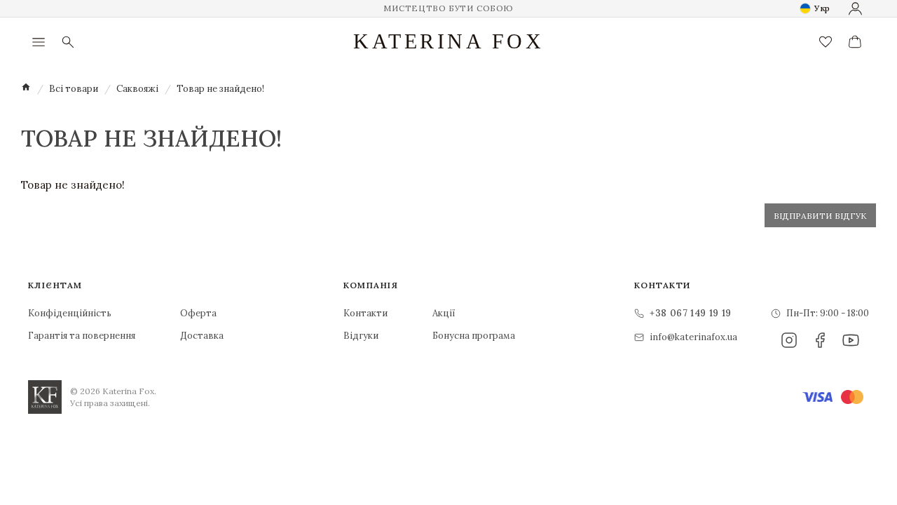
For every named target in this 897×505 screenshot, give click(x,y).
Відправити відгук (820, 215)
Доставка (202, 336)
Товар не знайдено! (220, 89)
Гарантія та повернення (81, 336)
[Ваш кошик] (855, 42)
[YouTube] (851, 340)
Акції (444, 313)
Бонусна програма (473, 336)
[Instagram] (789, 340)
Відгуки (360, 336)
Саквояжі (137, 89)
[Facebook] (820, 340)
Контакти (365, 313)
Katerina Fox (448, 41)
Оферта (198, 313)
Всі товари (73, 89)
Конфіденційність (69, 313)
